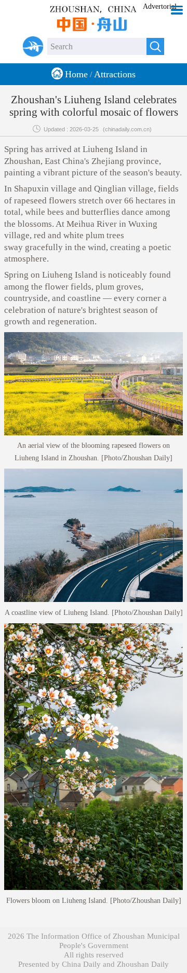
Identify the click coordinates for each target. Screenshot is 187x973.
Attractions (115, 74)
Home (76, 74)
